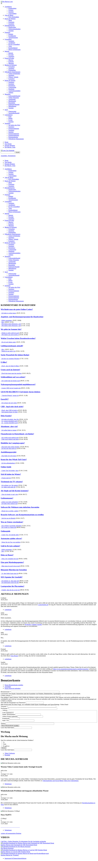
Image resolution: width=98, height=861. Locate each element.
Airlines (10, 92)
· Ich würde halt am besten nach (10, 381)
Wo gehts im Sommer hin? (11, 329)
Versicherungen (13, 37)
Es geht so (6, 746)
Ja (3, 742)
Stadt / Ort (5, 720)
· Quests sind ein (6, 478)
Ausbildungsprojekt (8, 452)
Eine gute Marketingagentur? (12, 562)
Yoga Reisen (14, 656)
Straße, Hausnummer (8, 714)
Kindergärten (12, 8)
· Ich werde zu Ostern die (8, 527)
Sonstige (11, 12)
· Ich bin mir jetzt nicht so (8, 448)
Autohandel (12, 99)
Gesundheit (8, 39)
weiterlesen (8, 609)
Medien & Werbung (11, 65)
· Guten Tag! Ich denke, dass (9, 470)
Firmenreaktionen (13, 128)
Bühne (10, 118)
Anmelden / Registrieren (8, 156)
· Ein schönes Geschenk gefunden (11, 526)
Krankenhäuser (13, 48)
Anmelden (8, 687)
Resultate (7, 755)
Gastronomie (12, 87)
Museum (11, 63)
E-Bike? (4, 362)
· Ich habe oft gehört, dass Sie (10, 419)
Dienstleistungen (10, 25)
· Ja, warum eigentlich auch (9, 421)
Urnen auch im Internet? (10, 370)
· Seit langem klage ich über (9, 412)
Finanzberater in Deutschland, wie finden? (17, 434)
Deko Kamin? (6, 416)
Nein (4, 744)
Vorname (4, 706)
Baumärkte (11, 103)
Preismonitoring (13, 137)
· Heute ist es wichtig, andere (9, 511)
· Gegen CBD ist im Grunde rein (11, 388)
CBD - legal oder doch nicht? (12, 407)
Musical (10, 60)
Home (6, 142)
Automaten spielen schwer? (11, 538)
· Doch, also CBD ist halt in (9, 410)
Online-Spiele (6, 467)
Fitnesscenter (12, 111)
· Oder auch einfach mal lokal (10, 439)
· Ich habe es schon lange (8, 313)
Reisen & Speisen (10, 80)
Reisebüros (11, 85)
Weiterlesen (8, 784)
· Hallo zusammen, (6, 320)
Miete (10, 20)
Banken (10, 34)
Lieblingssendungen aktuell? (12, 346)
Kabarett (11, 61)
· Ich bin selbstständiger (8, 463)
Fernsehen (11, 67)
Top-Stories (8, 144)
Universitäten (12, 13)
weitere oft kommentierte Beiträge (11, 833)
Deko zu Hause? (7, 555)
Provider (11, 55)
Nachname (4, 708)
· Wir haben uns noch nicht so (10, 334)
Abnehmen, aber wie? (9, 426)
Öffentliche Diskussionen (16, 139)
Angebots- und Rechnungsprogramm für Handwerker (22, 317)
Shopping (7, 94)
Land (4, 712)
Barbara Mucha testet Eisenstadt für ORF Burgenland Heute (19, 845)
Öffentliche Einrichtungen (12, 72)
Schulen (10, 10)
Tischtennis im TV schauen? (12, 482)
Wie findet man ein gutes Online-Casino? (17, 309)
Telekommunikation (14, 29)
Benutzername (6, 692)
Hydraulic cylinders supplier (33, 624)
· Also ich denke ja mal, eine (9, 494)
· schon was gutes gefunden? (9, 502)
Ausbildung (8, 6)
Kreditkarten (12, 36)
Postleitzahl (6, 718)
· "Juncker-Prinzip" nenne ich (10, 395)
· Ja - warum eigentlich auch (9, 423)
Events (10, 120)
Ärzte (10, 46)
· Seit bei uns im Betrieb (8, 518)
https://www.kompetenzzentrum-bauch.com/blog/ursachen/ (71, 669)
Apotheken (11, 42)
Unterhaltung (9, 115)
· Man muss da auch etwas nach (10, 566)
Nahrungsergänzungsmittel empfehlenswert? (18, 384)
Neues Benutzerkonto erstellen (14, 685)
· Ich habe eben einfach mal (9, 503)
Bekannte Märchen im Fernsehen (14, 570)
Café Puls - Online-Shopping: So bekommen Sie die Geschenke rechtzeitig (23, 841)
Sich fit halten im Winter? (11, 474)
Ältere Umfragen (10, 753)
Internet (7, 51)
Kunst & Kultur (9, 58)
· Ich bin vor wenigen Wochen (10, 358)
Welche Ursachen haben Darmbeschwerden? (18, 338)
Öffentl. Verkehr (13, 77)
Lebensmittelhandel (14, 96)
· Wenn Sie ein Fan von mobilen (10, 542)
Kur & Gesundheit (14, 44)
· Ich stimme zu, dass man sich (10, 581)
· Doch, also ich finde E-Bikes (10, 366)
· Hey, (2, 322)
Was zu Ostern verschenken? (12, 522)
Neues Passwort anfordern (12, 688)
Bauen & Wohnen (10, 18)
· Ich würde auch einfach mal (9, 437)
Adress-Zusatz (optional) (10, 716)
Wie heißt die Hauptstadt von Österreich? (13, 702)
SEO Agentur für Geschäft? (11, 577)
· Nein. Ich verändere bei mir (9, 559)
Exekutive (11, 79)
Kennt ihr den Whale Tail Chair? (14, 459)
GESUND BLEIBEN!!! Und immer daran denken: (20, 392)
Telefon (3, 723)
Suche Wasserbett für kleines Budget (15, 355)
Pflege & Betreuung (14, 49)
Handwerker (12, 27)
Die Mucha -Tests (10, 147)
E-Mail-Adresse (6, 695)
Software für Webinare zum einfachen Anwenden (20, 507)
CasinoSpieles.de (43, 604)
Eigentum (11, 22)
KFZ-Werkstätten (13, 17)
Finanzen (7, 32)
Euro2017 (5, 399)
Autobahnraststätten (14, 91)
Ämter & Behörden (14, 73)
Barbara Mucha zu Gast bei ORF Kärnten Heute (15, 852)
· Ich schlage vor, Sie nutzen (9, 485)
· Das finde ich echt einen (8, 456)
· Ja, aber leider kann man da (9, 573)
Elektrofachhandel (13, 104)
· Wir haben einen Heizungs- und (11, 324)
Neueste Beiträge (10, 145)
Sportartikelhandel (13, 113)
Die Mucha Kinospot (7, 848)
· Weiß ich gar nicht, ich (8, 351)
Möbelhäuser (12, 106)
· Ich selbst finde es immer (9, 430)
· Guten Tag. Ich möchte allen (10, 535)
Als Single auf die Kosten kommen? (15, 491)
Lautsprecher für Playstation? (12, 586)
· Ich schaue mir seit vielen (9, 403)
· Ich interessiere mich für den (10, 582)
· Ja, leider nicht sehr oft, (8, 487)
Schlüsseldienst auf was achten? (13, 377)
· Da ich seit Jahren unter (8, 342)
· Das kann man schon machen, (10, 447)
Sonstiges (11, 24)
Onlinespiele (5, 531)
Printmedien (12, 70)
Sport (6, 109)
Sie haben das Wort (14, 125)
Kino (9, 116)
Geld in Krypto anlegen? (10, 546)
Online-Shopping (13, 97)
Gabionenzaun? (7, 498)
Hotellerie (11, 89)
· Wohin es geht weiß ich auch (10, 333)
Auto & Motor (9, 15)
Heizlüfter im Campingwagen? (13, 443)
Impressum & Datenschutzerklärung (15, 858)
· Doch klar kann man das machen (11, 373)
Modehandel (12, 101)
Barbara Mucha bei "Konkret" (10, 855)
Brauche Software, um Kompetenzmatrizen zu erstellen (22, 515)
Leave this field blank (7, 727)
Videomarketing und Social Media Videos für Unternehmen (60, 780)
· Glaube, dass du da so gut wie (10, 590)
